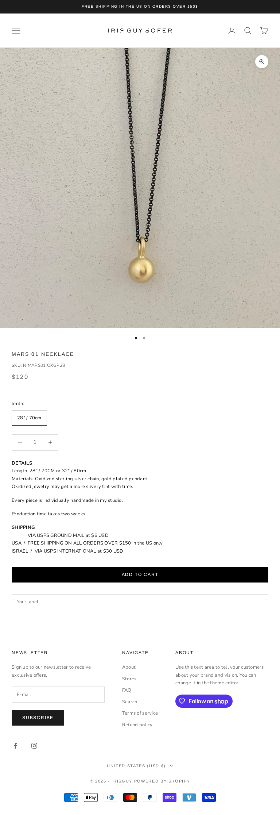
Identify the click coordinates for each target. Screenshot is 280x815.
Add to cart (140, 574)
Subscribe (38, 717)
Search (129, 702)
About (129, 667)
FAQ (127, 690)
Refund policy (137, 725)
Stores (129, 679)
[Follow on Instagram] (34, 745)
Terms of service (140, 713)
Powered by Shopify (162, 781)
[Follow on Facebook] (15, 745)
